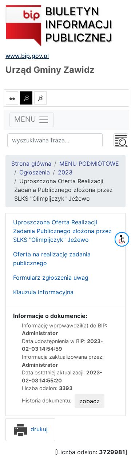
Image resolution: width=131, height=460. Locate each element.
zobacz (89, 401)
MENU (26, 119)
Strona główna (31, 163)
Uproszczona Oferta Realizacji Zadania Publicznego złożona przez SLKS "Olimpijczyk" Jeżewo (62, 231)
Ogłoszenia (34, 172)
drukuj (38, 429)
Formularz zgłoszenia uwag (50, 277)
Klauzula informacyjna (43, 292)
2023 (65, 172)
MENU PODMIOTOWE (89, 163)
